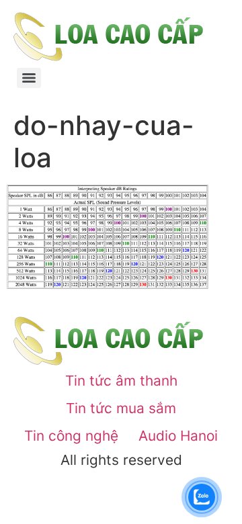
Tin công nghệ (71, 435)
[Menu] (29, 78)
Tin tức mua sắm (121, 408)
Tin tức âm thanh (121, 380)
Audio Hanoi (178, 435)
